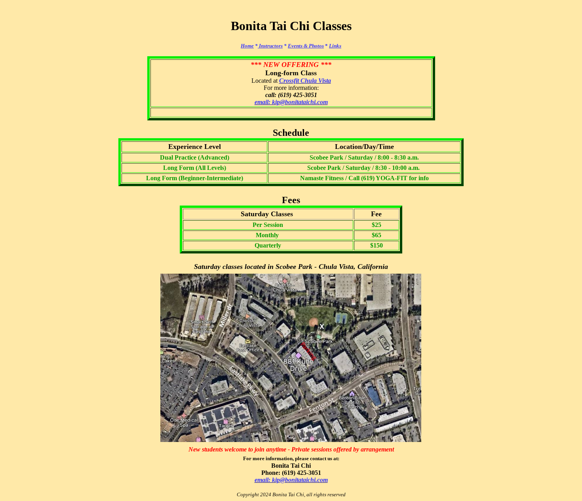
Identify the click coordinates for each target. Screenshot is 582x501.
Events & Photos (306, 46)
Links (335, 46)
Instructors (270, 46)
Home (247, 46)
